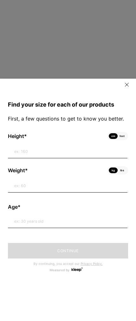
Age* (14, 207)
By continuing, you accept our (68, 263)
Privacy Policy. (92, 263)
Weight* (18, 170)
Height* (17, 136)
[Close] (127, 85)
